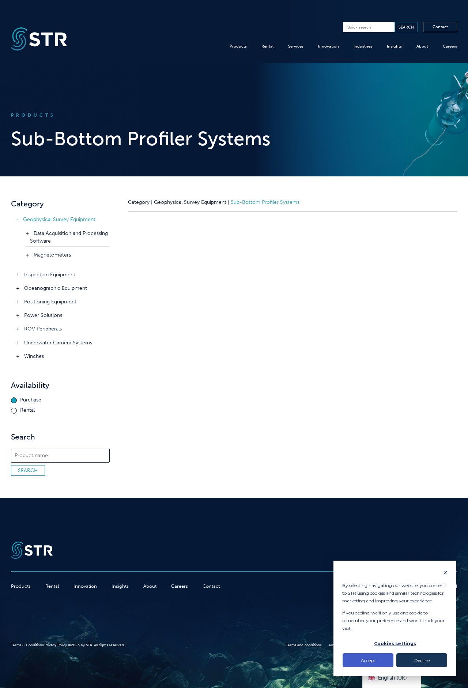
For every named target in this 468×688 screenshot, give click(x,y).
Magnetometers (52, 255)
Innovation (328, 46)
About (422, 46)
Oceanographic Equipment (55, 288)
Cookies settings (395, 643)
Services (295, 46)
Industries (363, 46)
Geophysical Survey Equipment (59, 219)
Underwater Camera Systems (58, 343)
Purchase (30, 400)
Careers (450, 46)
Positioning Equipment (50, 302)
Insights (394, 46)
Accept (368, 660)
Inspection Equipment (49, 275)
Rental (267, 46)
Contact (440, 26)
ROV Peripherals (43, 329)
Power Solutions (43, 315)
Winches (34, 356)
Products (238, 46)
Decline (422, 660)
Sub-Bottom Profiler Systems (265, 202)
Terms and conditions (303, 645)
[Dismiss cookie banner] (445, 573)
